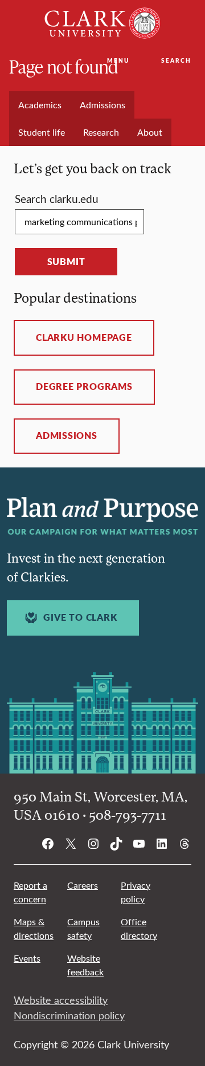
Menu (118, 60)
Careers (82, 885)
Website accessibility (61, 1000)
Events (27, 958)
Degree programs (84, 386)
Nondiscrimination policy (69, 1015)
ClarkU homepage (84, 337)
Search (176, 60)
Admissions (66, 435)
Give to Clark (80, 617)
